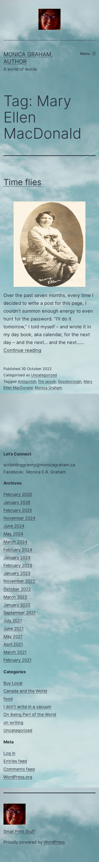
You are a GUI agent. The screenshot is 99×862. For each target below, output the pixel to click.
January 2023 (16, 573)
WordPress (54, 842)
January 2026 (16, 502)
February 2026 (17, 494)
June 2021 (13, 628)
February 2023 (17, 565)
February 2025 (17, 510)
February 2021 (17, 660)
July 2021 (12, 620)
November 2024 (19, 518)
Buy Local (12, 683)
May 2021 (12, 636)
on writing (13, 722)
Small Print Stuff (19, 831)
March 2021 (14, 652)
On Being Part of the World (29, 714)
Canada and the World (25, 690)
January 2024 (17, 557)
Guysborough (70, 381)
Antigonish (27, 381)
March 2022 (15, 597)
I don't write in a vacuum (27, 706)
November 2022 (19, 581)
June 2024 (13, 526)
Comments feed (19, 769)
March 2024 (15, 541)
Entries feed (15, 761)
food (8, 698)
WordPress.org (17, 777)
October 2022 (17, 589)
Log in (9, 753)
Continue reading (22, 350)
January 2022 (16, 604)
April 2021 (13, 644)
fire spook (47, 381)
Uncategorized (44, 375)
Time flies (22, 182)
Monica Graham (48, 387)
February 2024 (17, 549)
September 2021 (19, 612)
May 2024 (13, 533)
